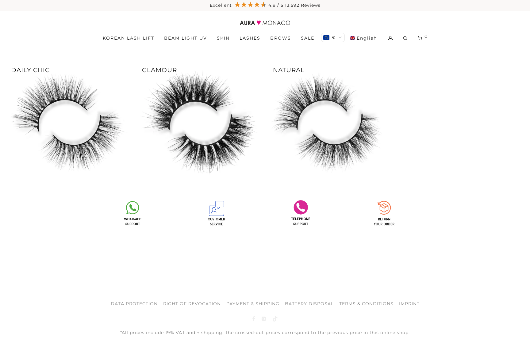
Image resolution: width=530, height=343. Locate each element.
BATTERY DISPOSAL (309, 303)
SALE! (308, 38)
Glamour (159, 70)
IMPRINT (409, 303)
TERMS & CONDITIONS (366, 303)
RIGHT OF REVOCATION (192, 303)
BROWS (280, 38)
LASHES (250, 38)
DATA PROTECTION (134, 303)
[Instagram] (264, 318)
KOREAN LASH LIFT (128, 38)
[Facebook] (253, 318)
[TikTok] (275, 318)
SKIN (223, 38)
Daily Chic (30, 70)
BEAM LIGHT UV (185, 38)
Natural (289, 70)
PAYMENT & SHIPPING (252, 303)
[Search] (405, 38)
